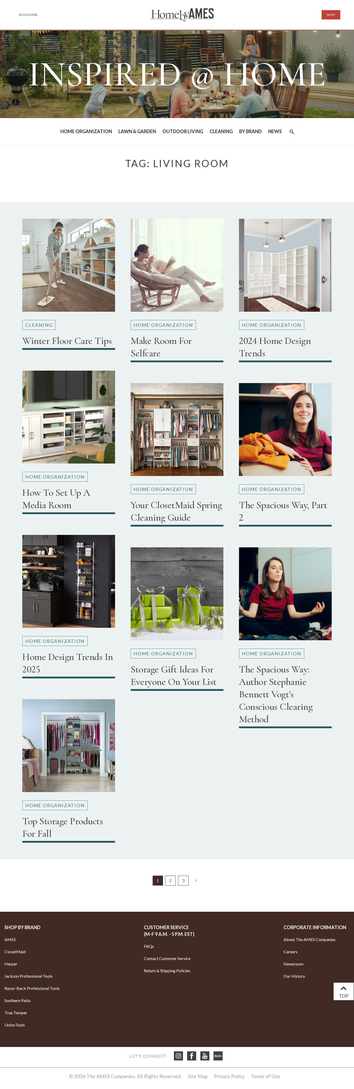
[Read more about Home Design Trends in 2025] (68, 583)
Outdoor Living (182, 131)
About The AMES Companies (310, 939)
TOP (343, 996)
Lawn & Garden (137, 131)
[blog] (218, 1055)
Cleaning (221, 131)
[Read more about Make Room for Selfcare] (177, 267)
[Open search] (292, 133)
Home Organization (86, 131)
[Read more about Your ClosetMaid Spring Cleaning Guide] (177, 431)
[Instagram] (178, 1055)
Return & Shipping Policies (167, 970)
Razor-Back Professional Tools (32, 988)
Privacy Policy (229, 1076)
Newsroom (293, 963)
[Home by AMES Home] (182, 14)
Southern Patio (17, 1000)
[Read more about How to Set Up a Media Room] (68, 419)
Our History (294, 976)
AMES (10, 939)
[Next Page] (196, 880)
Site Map (198, 1076)
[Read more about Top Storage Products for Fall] (68, 747)
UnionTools (14, 1024)
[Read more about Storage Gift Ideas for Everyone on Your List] (177, 595)
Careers (291, 951)
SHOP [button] (331, 15)
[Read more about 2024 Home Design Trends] (285, 267)
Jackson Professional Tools (28, 976)
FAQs (149, 946)
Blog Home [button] (28, 15)
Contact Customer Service (167, 958)
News (275, 131)
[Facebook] (191, 1055)
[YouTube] (204, 1055)
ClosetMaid (15, 951)
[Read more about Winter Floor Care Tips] (68, 267)
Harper (10, 963)
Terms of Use (265, 1076)
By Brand (250, 131)
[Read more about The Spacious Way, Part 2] (285, 431)
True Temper (15, 1012)
